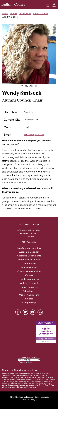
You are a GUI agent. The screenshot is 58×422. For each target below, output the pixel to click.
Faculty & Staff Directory (29, 248)
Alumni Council (40, 13)
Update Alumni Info (29, 295)
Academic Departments (29, 256)
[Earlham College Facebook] (18, 312)
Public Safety (29, 291)
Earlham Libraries (29, 267)
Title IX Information (29, 279)
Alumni (13, 13)
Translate (36, 362)
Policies (29, 299)
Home (5, 13)
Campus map (29, 302)
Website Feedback (29, 283)
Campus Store (29, 263)
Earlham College (23, 396)
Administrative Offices (29, 259)
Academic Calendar (29, 252)
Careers (29, 275)
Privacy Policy (29, 399)
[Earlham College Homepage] (13, 4)
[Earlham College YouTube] (32, 312)
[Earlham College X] (25, 312)
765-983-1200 (29, 242)
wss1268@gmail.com (34, 134)
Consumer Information (29, 271)
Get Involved (25, 13)
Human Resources (29, 287)
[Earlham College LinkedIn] (40, 312)
